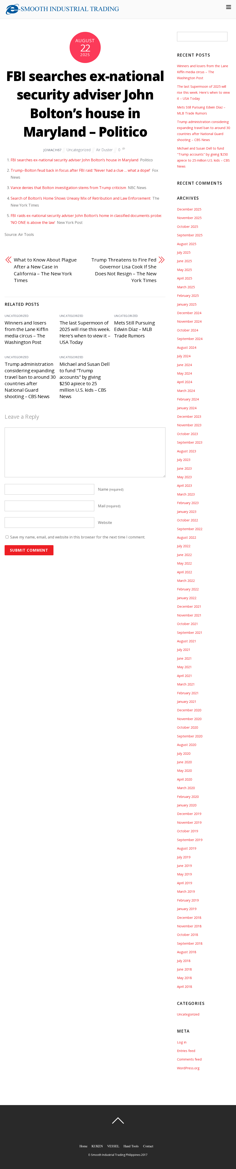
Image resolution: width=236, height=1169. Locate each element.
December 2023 (189, 416)
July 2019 (183, 857)
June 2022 (184, 555)
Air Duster (104, 149)
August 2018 (186, 952)
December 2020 (189, 710)
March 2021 (186, 684)
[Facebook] (118, 1133)
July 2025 (183, 252)
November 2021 (189, 615)
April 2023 (184, 485)
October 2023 (187, 434)
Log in (181, 1042)
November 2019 (189, 822)
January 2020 (186, 805)
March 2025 (186, 287)
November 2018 (189, 926)
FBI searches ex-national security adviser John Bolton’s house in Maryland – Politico (85, 104)
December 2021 (189, 606)
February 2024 (188, 399)
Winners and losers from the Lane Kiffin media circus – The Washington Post (26, 332)
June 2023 (184, 468)
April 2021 (184, 675)
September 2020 (189, 736)
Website (105, 522)
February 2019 (188, 900)
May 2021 (184, 667)
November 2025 (189, 218)
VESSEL (113, 1146)
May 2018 (184, 978)
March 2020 (186, 788)
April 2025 (184, 278)
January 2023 (186, 511)
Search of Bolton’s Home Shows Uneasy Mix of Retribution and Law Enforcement (80, 198)
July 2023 (183, 459)
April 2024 (184, 382)
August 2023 (186, 451)
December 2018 (189, 917)
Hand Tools (131, 1146)
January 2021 (186, 701)
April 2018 (184, 986)
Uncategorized (79, 149)
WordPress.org (188, 1068)
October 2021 (187, 624)
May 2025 (184, 269)
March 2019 (186, 891)
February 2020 (188, 796)
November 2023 (189, 425)
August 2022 (186, 537)
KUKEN (97, 1146)
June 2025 (184, 261)
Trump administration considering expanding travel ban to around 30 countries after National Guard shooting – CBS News (30, 380)
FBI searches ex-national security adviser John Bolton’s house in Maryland (74, 159)
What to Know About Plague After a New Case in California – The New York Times (45, 269)
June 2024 (184, 365)
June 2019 (184, 865)
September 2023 (189, 442)
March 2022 (186, 580)
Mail (109, 505)
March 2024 (186, 390)
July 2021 (183, 649)
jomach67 (52, 150)
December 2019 (189, 813)
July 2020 (183, 753)
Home (83, 1146)
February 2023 (188, 503)
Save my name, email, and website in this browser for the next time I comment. (77, 537)
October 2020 (187, 727)
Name (111, 489)
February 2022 (188, 589)
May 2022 (184, 563)
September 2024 (189, 339)
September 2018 (189, 943)
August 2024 (186, 347)
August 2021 (186, 641)
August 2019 (186, 848)
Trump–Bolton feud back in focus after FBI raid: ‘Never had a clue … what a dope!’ (80, 170)
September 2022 (189, 529)
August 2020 (186, 744)
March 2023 (186, 494)
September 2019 (189, 840)
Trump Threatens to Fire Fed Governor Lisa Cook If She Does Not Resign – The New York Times (123, 269)
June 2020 (184, 762)
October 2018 (187, 934)
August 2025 (186, 244)
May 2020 (184, 770)
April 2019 (184, 883)
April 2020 (184, 779)
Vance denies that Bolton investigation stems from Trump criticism (68, 187)
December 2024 (189, 313)
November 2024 (189, 321)
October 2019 (187, 831)
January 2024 (186, 408)
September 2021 (189, 632)
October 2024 (187, 330)
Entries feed (186, 1051)
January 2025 (186, 304)
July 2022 (183, 546)
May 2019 (184, 874)
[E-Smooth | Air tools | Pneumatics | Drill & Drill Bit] (62, 13)
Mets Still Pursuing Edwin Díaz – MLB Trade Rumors (134, 329)
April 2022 (184, 572)
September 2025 (189, 235)
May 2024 (184, 373)
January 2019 (186, 909)
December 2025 (189, 209)
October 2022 (187, 520)
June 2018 (184, 969)
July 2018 (183, 961)
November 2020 (189, 719)
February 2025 (188, 295)
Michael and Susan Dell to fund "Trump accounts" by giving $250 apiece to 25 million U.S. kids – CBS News (84, 380)
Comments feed (189, 1059)
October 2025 (187, 226)
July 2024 (183, 356)
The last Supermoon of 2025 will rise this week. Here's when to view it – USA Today (84, 332)
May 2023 (184, 477)
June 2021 (184, 658)
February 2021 (188, 693)
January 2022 (186, 598)
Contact (148, 1146)
